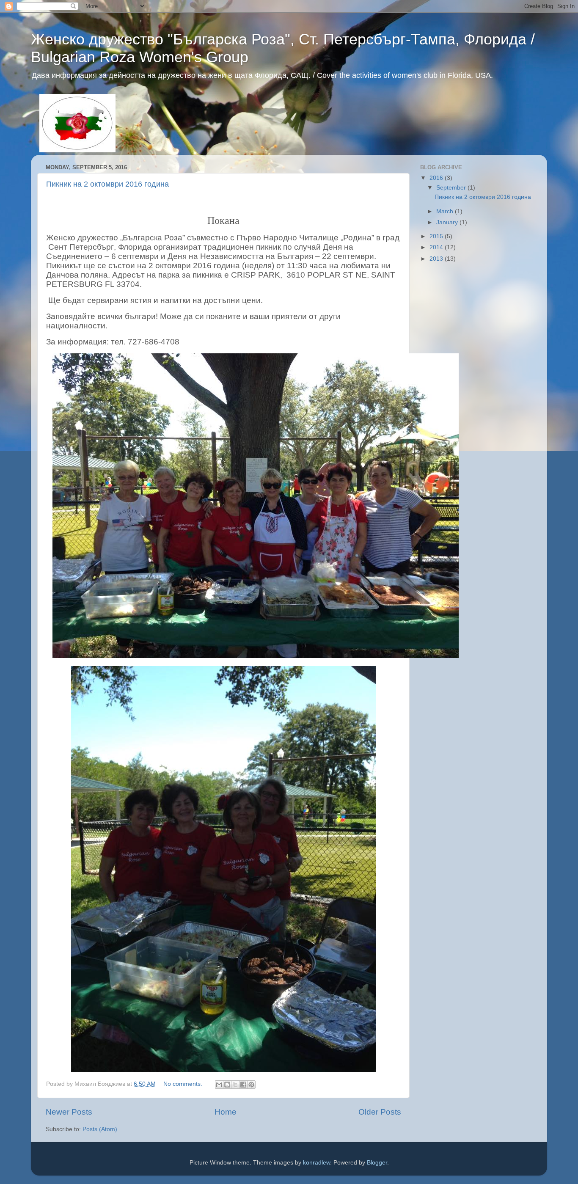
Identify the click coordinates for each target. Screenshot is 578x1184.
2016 (437, 178)
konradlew (316, 1162)
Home (226, 1111)
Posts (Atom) (100, 1129)
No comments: (183, 1084)
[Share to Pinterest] (251, 1084)
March (445, 211)
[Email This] (219, 1084)
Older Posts (379, 1111)
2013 (437, 259)
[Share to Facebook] (243, 1084)
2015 (437, 236)
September (452, 187)
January (448, 222)
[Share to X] (235, 1084)
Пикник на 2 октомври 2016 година (107, 184)
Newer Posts (69, 1111)
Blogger (377, 1162)
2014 (437, 247)
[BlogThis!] (227, 1084)
